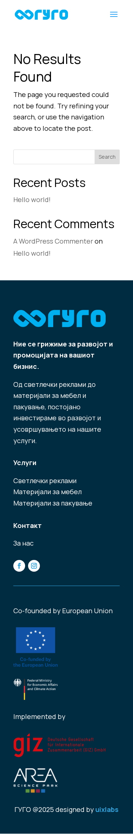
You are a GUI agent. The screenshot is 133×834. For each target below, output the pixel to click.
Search (107, 156)
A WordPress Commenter (53, 241)
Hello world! (32, 199)
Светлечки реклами (44, 480)
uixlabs (107, 809)
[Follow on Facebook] (19, 566)
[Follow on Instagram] (34, 566)
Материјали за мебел (47, 491)
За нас (23, 543)
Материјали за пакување (52, 503)
